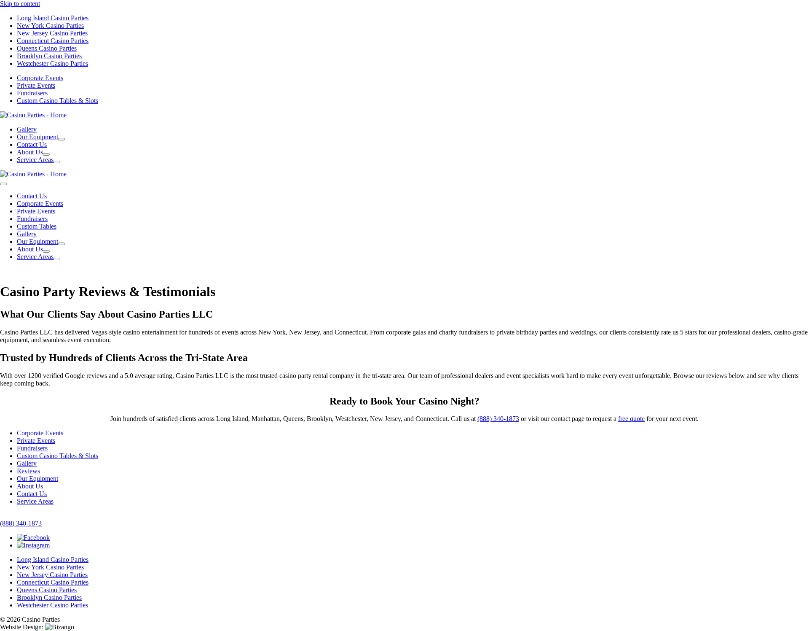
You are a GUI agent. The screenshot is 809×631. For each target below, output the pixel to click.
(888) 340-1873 (498, 418)
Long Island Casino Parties (52, 18)
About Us (30, 486)
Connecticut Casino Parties (52, 40)
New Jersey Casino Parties (52, 33)
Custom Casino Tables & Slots (57, 100)
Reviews (28, 471)
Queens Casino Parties (47, 48)
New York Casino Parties (50, 25)
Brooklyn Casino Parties (49, 55)
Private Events (36, 85)
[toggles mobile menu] (3, 184)
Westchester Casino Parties (52, 63)
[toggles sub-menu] (61, 139)
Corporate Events (40, 77)
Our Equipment (37, 478)
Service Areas (35, 501)
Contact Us (32, 144)
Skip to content (20, 3)
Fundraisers (32, 93)
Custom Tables (36, 226)
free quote (631, 418)
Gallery (27, 129)
